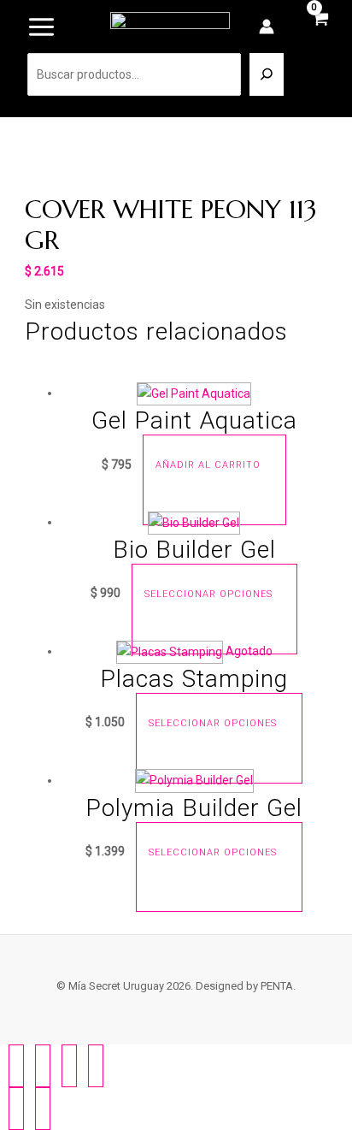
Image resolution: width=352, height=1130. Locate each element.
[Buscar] (266, 74)
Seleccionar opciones (208, 594)
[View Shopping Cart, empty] (320, 28)
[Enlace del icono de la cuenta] (266, 26)
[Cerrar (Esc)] (95, 1065)
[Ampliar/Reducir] (16, 1065)
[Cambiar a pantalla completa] (42, 1065)
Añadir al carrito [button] (208, 465)
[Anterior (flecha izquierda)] (16, 1108)
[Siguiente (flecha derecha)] (42, 1108)
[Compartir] (69, 1065)
